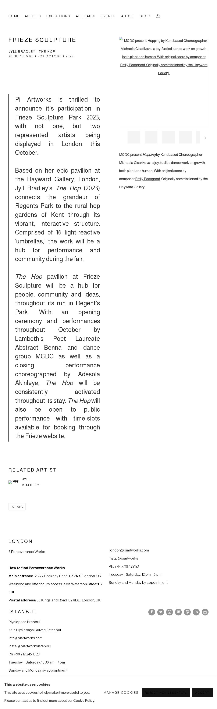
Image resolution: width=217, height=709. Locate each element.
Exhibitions (58, 16)
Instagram (169, 612)
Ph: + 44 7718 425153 (124, 566)
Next (206, 139)
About (127, 16)
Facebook (151, 612)
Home (13, 16)
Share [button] (18, 506)
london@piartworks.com (129, 550)
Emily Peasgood (147, 179)
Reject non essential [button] (165, 692)
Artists (33, 16)
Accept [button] (202, 692)
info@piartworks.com (25, 638)
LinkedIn (196, 612)
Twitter (160, 612)
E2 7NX (75, 576)
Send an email (187, 612)
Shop (145, 16)
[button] (134, 137)
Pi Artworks (31, 9)
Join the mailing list (178, 612)
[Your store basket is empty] (158, 16)
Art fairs (86, 16)
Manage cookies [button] (121, 692)
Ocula (205, 612)
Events (108, 16)
